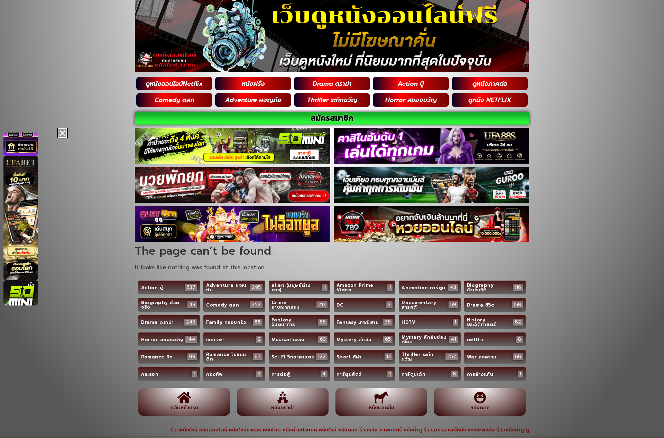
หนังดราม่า (283, 407)
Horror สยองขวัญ (411, 100)
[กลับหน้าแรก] (184, 397)
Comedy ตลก (174, 100)
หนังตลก (480, 407)
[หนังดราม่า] (283, 397)
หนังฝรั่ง (253, 84)
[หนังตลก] (480, 397)
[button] (62, 133)
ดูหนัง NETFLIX (489, 100)
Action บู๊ (411, 84)
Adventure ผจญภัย (253, 100)
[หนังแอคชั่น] (381, 397)
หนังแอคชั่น (381, 407)
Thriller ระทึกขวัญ (332, 100)
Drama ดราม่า (332, 84)
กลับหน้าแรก (184, 407)
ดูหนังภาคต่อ (489, 84)
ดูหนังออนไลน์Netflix (174, 84)
